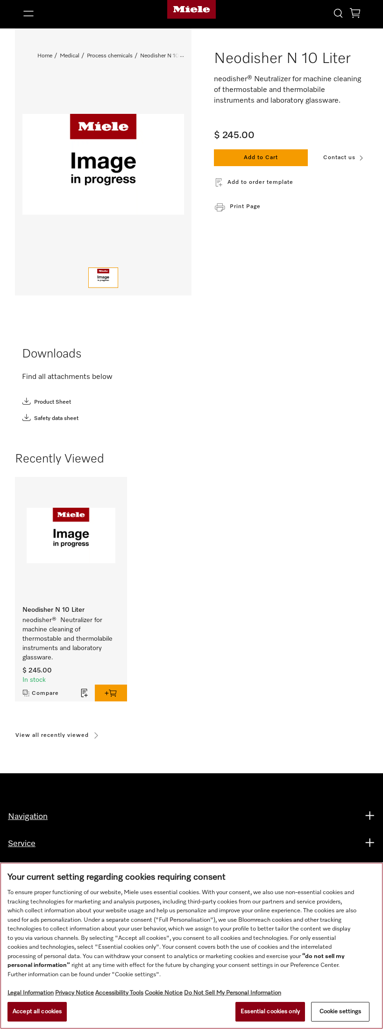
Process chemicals (110, 56)
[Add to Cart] (111, 693)
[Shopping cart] (355, 14)
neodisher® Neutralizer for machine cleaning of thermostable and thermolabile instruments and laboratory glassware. (67, 639)
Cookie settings (340, 1011)
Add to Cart (261, 158)
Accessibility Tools (119, 993)
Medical (69, 56)
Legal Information (30, 993)
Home (44, 56)
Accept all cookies (37, 1011)
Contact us (339, 158)
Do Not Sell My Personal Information (232, 993)
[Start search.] (338, 13)
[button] (74, 13)
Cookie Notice (164, 993)
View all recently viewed (52, 735)
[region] (191, 945)
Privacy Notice (74, 993)
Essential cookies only (270, 1011)
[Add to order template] (84, 693)
